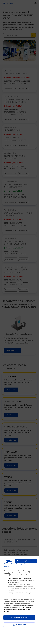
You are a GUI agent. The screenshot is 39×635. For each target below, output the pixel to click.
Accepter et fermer (21, 617)
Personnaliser (21, 625)
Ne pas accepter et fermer (26, 561)
